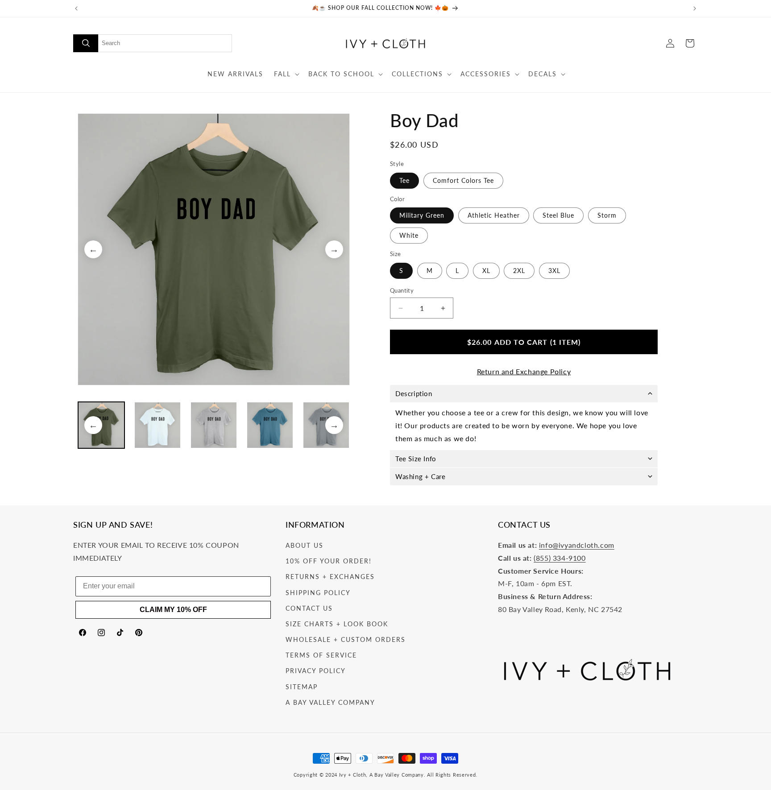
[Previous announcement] (76, 8)
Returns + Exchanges (330, 576)
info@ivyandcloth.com (576, 545)
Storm (607, 215)
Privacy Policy (316, 670)
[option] (214, 249)
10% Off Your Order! (329, 561)
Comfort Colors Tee (463, 180)
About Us (304, 545)
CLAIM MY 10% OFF (173, 609)
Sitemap (302, 687)
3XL (554, 270)
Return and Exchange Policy (524, 371)
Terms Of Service (321, 655)
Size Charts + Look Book (337, 624)
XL (486, 270)
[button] (286, 74)
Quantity (402, 290)
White (409, 235)
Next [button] (334, 249)
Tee (404, 180)
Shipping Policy (318, 592)
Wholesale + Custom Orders (346, 639)
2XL (519, 270)
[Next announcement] (695, 8)
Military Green (421, 215)
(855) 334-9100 (559, 558)
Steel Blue (558, 215)
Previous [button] (93, 249)
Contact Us (309, 608)
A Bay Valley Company (330, 702)
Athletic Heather (494, 215)
